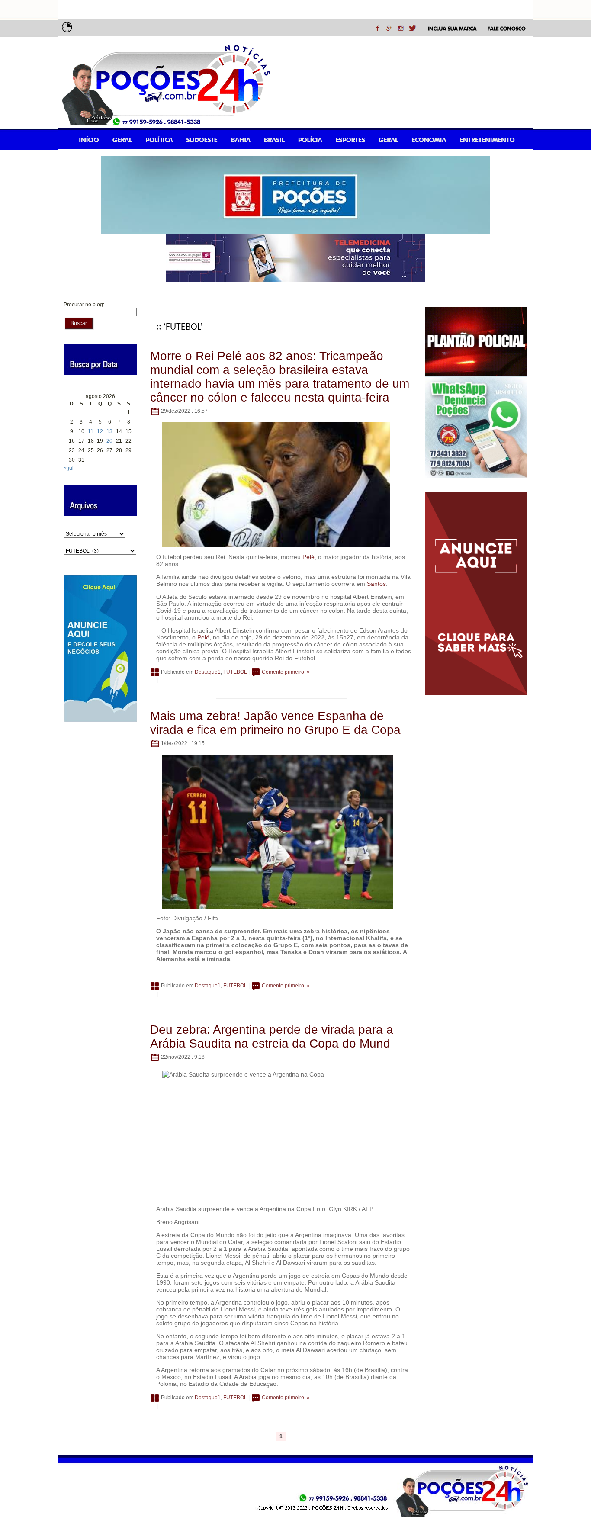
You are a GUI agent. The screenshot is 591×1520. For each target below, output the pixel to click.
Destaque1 (208, 672)
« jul (69, 468)
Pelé (308, 556)
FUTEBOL (235, 672)
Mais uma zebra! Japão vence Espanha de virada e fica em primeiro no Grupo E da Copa (275, 722)
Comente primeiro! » (286, 672)
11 (90, 431)
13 (109, 431)
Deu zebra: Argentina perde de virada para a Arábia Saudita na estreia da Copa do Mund (271, 1036)
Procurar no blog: (84, 305)
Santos (376, 583)
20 (109, 441)
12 (100, 431)
